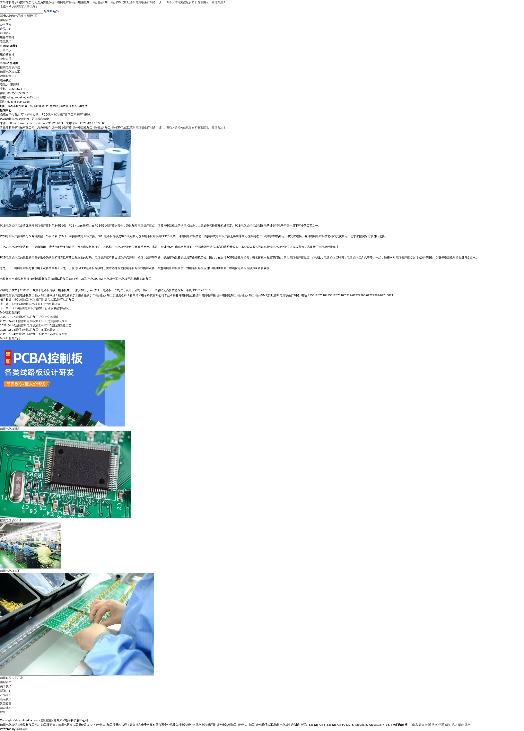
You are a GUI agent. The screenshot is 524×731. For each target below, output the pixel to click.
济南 (435, 724)
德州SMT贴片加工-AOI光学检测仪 (37, 317)
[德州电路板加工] (30, 545)
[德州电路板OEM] (65, 474)
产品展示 (5, 695)
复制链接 (46, 720)
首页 (21, 114)
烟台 (461, 724)
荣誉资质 (5, 58)
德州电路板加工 (10, 71)
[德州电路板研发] (62, 383)
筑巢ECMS (22, 729)
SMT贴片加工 (66, 299)
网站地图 (5, 708)
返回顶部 (5, 703)
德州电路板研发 (10, 428)
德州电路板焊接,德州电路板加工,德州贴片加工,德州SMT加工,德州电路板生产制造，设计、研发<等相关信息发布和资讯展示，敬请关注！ (139, 2)
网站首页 (5, 20)
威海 (448, 724)
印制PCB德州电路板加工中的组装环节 (35, 304)
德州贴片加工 (8, 76)
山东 (415, 724)
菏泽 (441, 724)
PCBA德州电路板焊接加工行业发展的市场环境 (41, 308)
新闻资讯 (5, 33)
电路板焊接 (36, 299)
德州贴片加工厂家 (11, 678)
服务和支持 (7, 54)
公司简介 (5, 24)
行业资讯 (32, 114)
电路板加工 (21, 299)
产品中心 (5, 28)
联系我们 (5, 41)
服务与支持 (7, 37)
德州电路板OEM (10, 520)
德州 (467, 724)
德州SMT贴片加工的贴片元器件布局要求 (41, 334)
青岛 (422, 724)
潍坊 (454, 724)
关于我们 (5, 686)
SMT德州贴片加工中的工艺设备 (35, 329)
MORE (4, 312)
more (3, 46)
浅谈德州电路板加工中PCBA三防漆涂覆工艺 (43, 325)
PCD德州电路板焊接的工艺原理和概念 (66, 114)
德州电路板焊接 (10, 67)
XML (3, 712)
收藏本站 (5, 6)
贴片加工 (50, 299)
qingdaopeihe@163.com (23, 97)
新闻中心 (5, 690)
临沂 (428, 724)
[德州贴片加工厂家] (77, 624)
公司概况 (5, 50)
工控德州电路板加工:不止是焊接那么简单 (41, 321)
